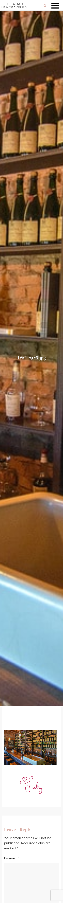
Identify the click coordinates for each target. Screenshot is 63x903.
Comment (11, 858)
